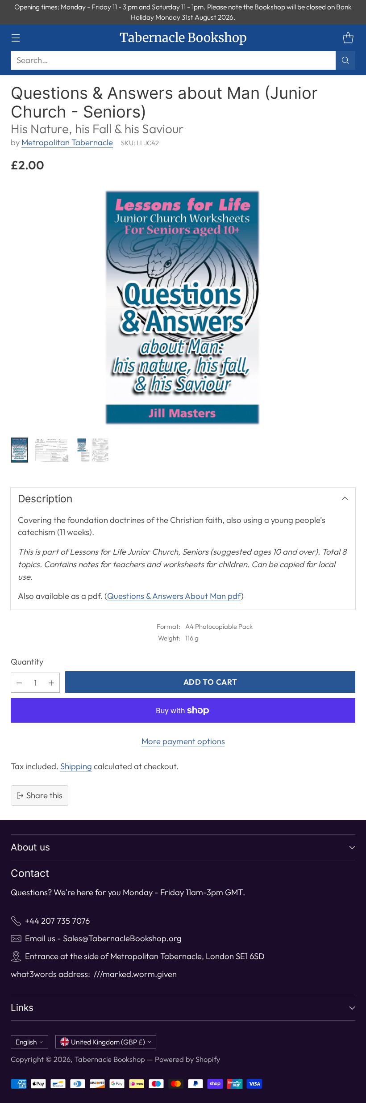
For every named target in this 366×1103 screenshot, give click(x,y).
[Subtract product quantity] (19, 682)
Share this (44, 795)
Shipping (76, 766)
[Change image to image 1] (19, 450)
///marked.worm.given (135, 974)
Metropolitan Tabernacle (67, 142)
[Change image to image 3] (92, 450)
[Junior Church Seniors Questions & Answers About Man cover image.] (183, 307)
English (26, 1041)
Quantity (27, 662)
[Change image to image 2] (51, 450)
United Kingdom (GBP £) (108, 1041)
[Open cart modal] (348, 38)
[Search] (345, 60)
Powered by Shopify (187, 1059)
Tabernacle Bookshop (110, 1059)
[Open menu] (15, 38)
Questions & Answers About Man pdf (174, 596)
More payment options (183, 741)
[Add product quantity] (51, 682)
